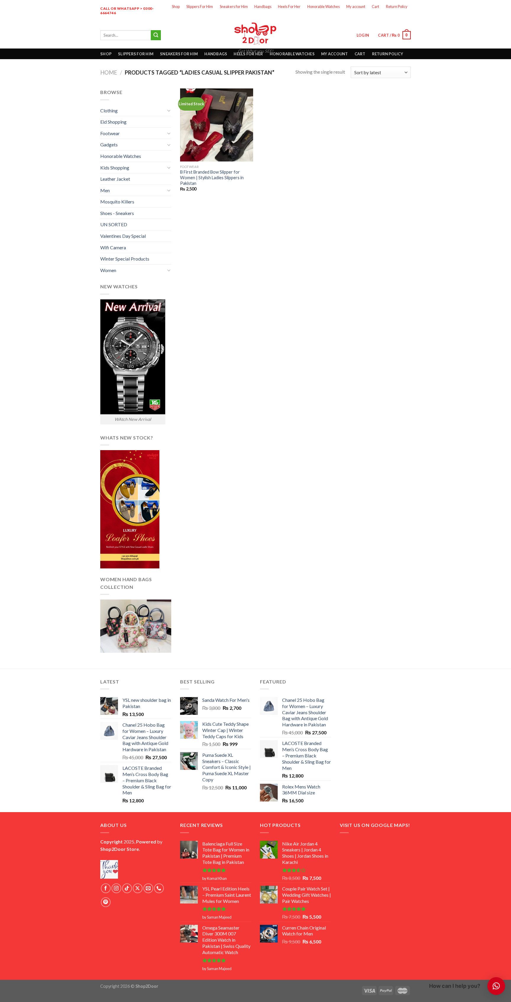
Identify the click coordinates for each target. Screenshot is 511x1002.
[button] (496, 986)
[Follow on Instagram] (374, 17)
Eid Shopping (113, 122)
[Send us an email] (395, 17)
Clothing (109, 110)
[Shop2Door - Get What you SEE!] (255, 33)
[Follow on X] (138, 888)
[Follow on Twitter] (384, 17)
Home (108, 72)
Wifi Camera (113, 247)
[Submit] (156, 35)
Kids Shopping (114, 167)
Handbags (262, 6)
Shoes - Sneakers (117, 213)
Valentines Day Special (123, 236)
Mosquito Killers (117, 201)
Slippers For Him (199, 6)
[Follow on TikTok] (127, 888)
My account (355, 6)
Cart (375, 6)
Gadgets (109, 144)
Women (108, 270)
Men (105, 190)
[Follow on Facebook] (364, 17)
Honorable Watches (323, 6)
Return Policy (396, 6)
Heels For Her (289, 6)
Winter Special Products (124, 258)
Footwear (110, 133)
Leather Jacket (115, 179)
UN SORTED (113, 224)
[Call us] (405, 17)
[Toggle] (168, 110)
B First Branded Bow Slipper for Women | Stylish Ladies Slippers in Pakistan (212, 177)
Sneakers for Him (234, 6)
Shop (176, 6)
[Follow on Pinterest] (106, 902)
